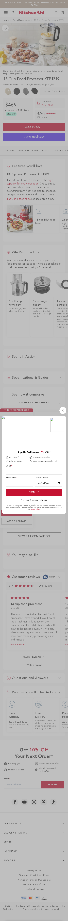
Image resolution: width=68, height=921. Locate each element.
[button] (62, 410)
